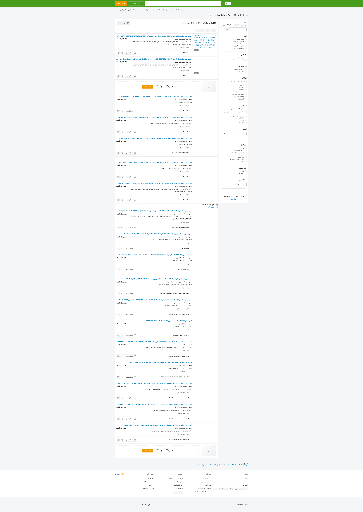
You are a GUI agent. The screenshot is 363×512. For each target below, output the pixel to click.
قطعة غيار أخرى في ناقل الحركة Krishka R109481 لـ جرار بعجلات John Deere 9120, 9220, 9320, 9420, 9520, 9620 (154, 279)
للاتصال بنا (245, 485)
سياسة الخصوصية (207, 482)
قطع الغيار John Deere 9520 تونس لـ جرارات (210, 465)
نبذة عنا (246, 478)
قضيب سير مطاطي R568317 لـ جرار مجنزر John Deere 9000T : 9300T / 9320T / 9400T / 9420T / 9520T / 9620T (154, 96)
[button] (122, 53)
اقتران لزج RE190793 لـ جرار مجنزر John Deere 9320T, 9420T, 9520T (168, 321)
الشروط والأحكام (207, 478)
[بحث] (219, 3)
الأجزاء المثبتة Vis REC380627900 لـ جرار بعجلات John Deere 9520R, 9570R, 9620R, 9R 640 (161, 362)
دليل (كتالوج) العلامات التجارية (203, 491)
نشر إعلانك (148, 86)
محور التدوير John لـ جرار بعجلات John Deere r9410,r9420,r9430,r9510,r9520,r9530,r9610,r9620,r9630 (157, 234)
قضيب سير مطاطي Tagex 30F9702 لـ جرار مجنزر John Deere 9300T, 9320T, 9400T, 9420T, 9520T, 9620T (156, 425)
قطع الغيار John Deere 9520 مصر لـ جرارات (235, 465)
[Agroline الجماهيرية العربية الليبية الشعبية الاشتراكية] (240, 3)
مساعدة (246, 482)
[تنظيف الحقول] (221, 27)
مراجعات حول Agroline (205, 488)
